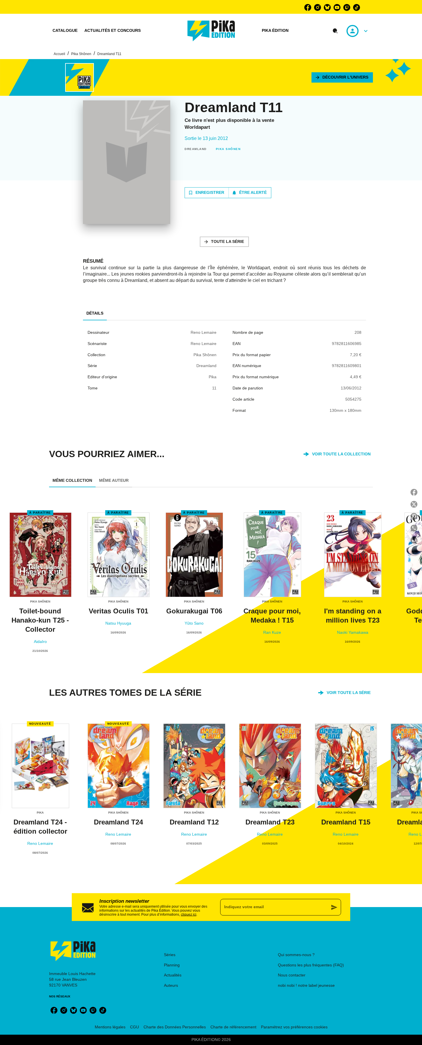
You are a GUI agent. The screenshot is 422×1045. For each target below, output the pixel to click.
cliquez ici (188, 914)
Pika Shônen (81, 54)
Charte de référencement (233, 1027)
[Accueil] (211, 30)
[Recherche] (335, 31)
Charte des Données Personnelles (175, 1027)
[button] (342, 77)
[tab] (65, 31)
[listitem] (308, 7)
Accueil (59, 54)
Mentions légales (110, 1027)
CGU (134, 1027)
